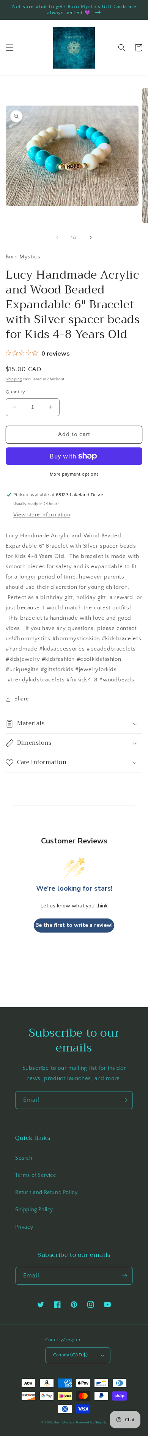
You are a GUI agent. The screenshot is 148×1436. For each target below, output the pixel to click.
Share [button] (21, 699)
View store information (41, 515)
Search (24, 1158)
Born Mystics (64, 1422)
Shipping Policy (34, 1210)
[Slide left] (57, 237)
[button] (9, 47)
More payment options (74, 474)
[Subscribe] (124, 1100)
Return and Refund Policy (46, 1192)
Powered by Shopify (91, 1422)
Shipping (14, 379)
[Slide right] (90, 237)
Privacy (24, 1227)
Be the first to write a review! (74, 925)
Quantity (15, 391)
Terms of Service (35, 1175)
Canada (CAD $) (70, 1354)
